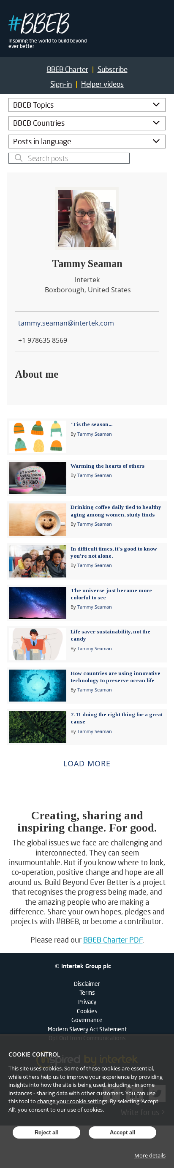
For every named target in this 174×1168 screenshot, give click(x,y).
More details (150, 1155)
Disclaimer (87, 983)
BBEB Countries (39, 122)
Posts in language (42, 141)
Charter (67, 69)
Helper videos (102, 83)
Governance (87, 1019)
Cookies (87, 1010)
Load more (87, 763)
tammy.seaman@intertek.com (66, 323)
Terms (87, 992)
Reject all (47, 1132)
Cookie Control (34, 1054)
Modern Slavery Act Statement (87, 1029)
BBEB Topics (33, 104)
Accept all (123, 1132)
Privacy (87, 1001)
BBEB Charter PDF (113, 939)
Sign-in (61, 83)
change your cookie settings (72, 1101)
